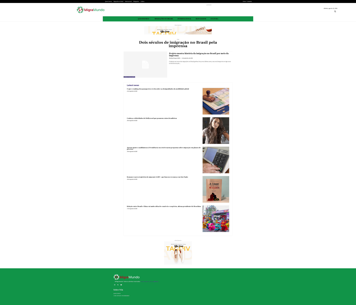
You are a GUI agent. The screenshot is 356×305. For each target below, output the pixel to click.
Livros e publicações (129, 77)
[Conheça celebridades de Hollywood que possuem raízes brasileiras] (216, 130)
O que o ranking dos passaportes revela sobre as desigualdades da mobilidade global (158, 89)
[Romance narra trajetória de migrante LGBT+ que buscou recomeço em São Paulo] (216, 189)
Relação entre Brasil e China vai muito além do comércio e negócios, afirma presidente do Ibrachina (164, 206)
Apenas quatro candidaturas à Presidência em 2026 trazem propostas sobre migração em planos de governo (164, 148)
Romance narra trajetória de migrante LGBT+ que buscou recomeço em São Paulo (157, 177)
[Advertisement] (209, 10)
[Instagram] (114, 285)
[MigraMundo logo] (90, 10)
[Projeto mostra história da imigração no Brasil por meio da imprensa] (145, 65)
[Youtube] (121, 285)
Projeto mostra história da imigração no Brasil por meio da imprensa (199, 54)
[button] (335, 11)
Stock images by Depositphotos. (150, 281)
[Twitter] (118, 285)
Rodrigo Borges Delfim (174, 58)
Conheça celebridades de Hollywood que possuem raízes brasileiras (152, 118)
